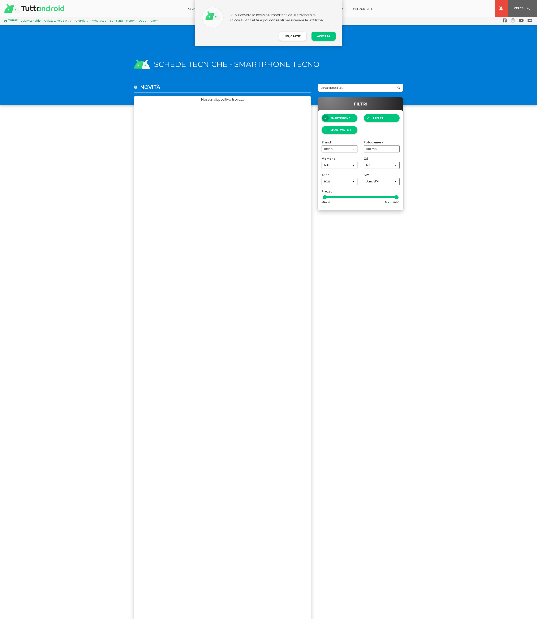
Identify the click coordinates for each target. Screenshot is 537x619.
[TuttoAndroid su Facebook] (504, 20)
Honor (130, 20)
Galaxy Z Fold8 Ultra (57, 20)
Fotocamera (373, 142)
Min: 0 (326, 202)
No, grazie (293, 36)
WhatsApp (99, 20)
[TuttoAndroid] (35, 8)
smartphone (340, 118)
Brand (326, 142)
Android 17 (82, 20)
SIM (366, 175)
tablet (378, 118)
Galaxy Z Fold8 (31, 20)
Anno (326, 175)
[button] (363, 9)
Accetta (323, 36)
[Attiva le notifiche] (501, 8)
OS (366, 158)
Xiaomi (154, 20)
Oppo (142, 20)
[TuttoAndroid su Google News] (529, 20)
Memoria (328, 158)
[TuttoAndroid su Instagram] (512, 20)
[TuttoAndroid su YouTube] (520, 20)
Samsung (116, 20)
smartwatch (340, 129)
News (192, 9)
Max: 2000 (392, 202)
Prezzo (327, 191)
